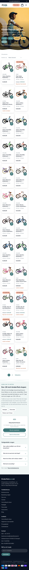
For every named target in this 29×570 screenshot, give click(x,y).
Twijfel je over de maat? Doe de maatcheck (11, 45)
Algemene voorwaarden (7, 521)
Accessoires (4, 509)
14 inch (4, 38)
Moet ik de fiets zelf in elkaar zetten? (12, 458)
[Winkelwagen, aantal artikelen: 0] (22, 5)
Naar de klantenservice (13, 468)
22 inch (4, 41)
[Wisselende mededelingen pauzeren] (27, 1)
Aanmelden (6, 554)
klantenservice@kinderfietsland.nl (10, 536)
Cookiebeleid (4, 526)
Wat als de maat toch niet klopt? (11, 453)
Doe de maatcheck (14, 430)
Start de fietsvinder (15, 434)
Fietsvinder (12, 409)
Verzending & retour (6, 502)
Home (2, 24)
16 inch (10, 38)
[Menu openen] (26, 5)
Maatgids (5, 409)
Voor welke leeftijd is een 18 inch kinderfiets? (11, 447)
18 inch (17, 38)
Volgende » (18, 375)
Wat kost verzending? (8, 464)
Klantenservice (5, 492)
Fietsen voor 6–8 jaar (8, 413)
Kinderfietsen (8, 24)
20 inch (23, 38)
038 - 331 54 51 (5, 533)
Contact (3, 500)
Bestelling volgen (5, 495)
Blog (2, 512)
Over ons (3, 497)
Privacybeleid (4, 524)
